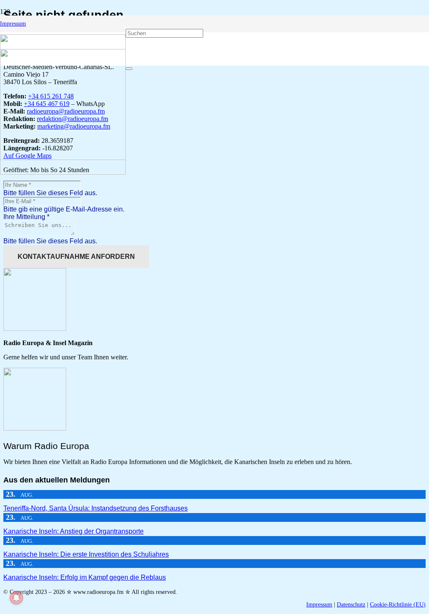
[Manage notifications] (16, 597)
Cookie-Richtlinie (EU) (398, 604)
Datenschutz (351, 604)
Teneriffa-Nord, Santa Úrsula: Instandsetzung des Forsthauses (95, 508)
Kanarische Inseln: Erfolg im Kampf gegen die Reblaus (84, 577)
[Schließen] (129, 68)
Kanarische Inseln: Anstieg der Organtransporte (73, 531)
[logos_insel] (63, 172)
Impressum (319, 604)
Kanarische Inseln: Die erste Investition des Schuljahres (86, 554)
